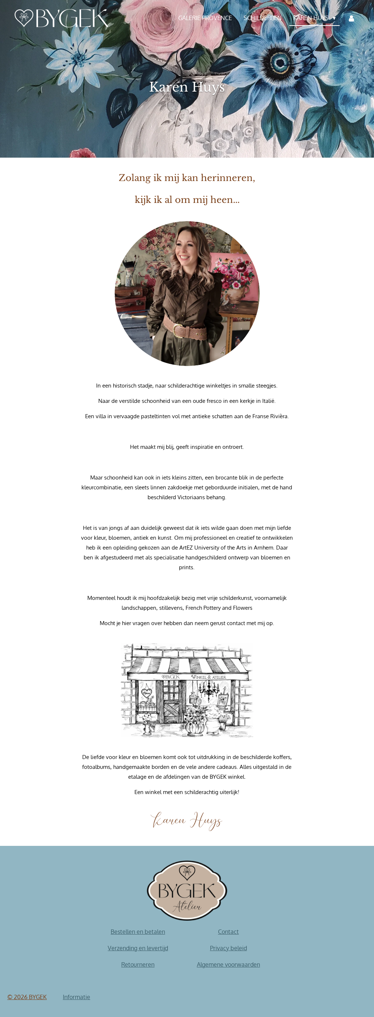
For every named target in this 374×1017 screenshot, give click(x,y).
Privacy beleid (228, 948)
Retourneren (137, 964)
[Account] (351, 18)
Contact (228, 931)
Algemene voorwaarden (228, 964)
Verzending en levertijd (138, 948)
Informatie (76, 997)
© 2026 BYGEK (27, 997)
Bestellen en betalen (138, 931)
